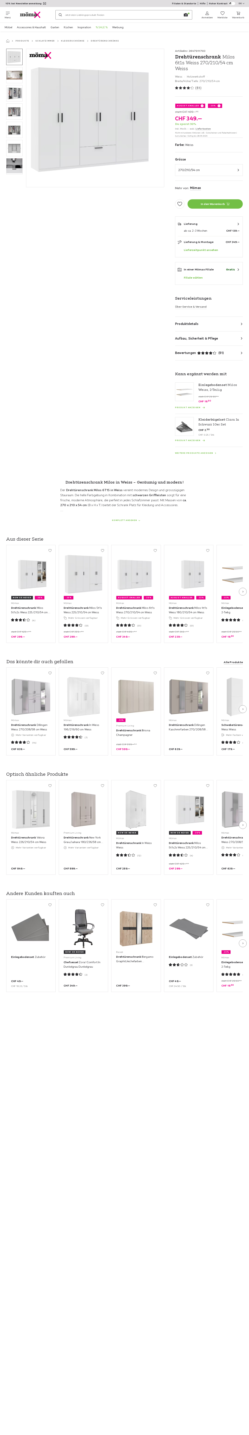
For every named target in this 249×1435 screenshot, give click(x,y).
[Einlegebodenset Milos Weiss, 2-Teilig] (184, 391)
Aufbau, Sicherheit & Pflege (196, 338)
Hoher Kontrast (218, 3)
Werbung (118, 27)
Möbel (8, 27)
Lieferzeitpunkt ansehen (201, 250)
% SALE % (102, 27)
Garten (55, 27)
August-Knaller (188, 105)
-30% (213, 105)
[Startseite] (7, 40)
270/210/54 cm (189, 170)
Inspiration (84, 27)
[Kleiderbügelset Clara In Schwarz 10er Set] (184, 426)
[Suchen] (60, 14)
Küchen (68, 27)
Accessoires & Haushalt (31, 27)
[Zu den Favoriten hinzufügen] (179, 204)
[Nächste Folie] (243, 592)
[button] (14, 57)
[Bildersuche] (185, 14)
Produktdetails (186, 324)
